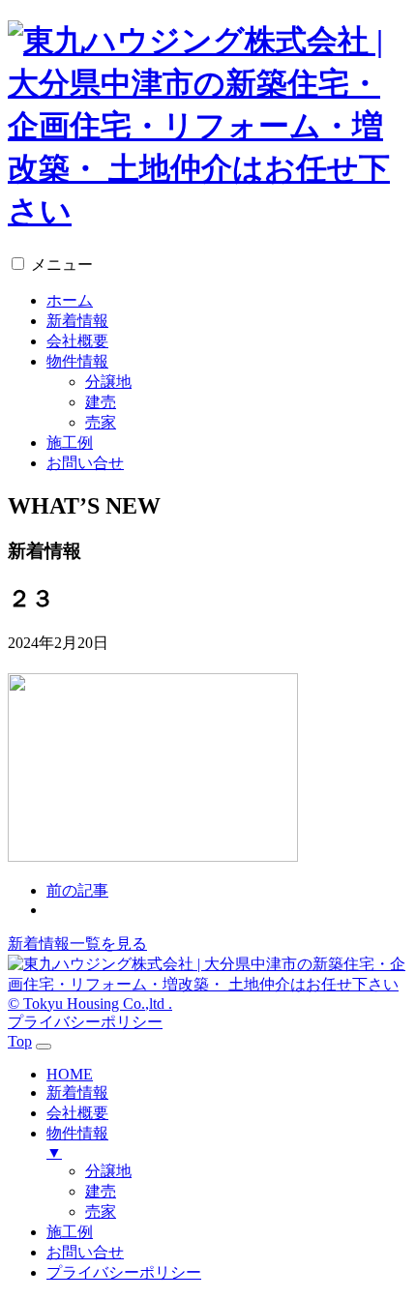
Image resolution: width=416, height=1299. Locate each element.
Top (20, 1041)
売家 (100, 422)
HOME (69, 1074)
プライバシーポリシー (85, 1022)
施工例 (69, 442)
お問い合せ (85, 463)
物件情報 (77, 361)
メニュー (62, 264)
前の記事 (77, 890)
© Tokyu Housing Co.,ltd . (90, 1003)
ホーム (69, 300)
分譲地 (108, 381)
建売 (100, 402)
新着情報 (77, 320)
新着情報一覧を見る (77, 943)
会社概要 (77, 341)
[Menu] (43, 1046)
